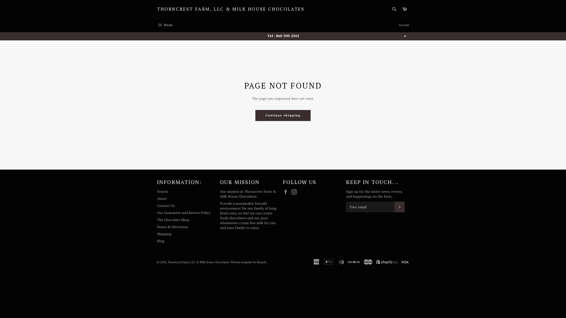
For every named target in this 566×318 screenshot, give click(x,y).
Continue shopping (283, 115)
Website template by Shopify (248, 262)
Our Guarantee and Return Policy (183, 212)
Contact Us (166, 205)
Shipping (164, 233)
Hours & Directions (172, 226)
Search (162, 191)
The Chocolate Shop (173, 219)
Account (404, 25)
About (162, 198)
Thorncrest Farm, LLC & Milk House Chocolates (230, 9)
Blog (160, 240)
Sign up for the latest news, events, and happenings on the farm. (374, 194)
